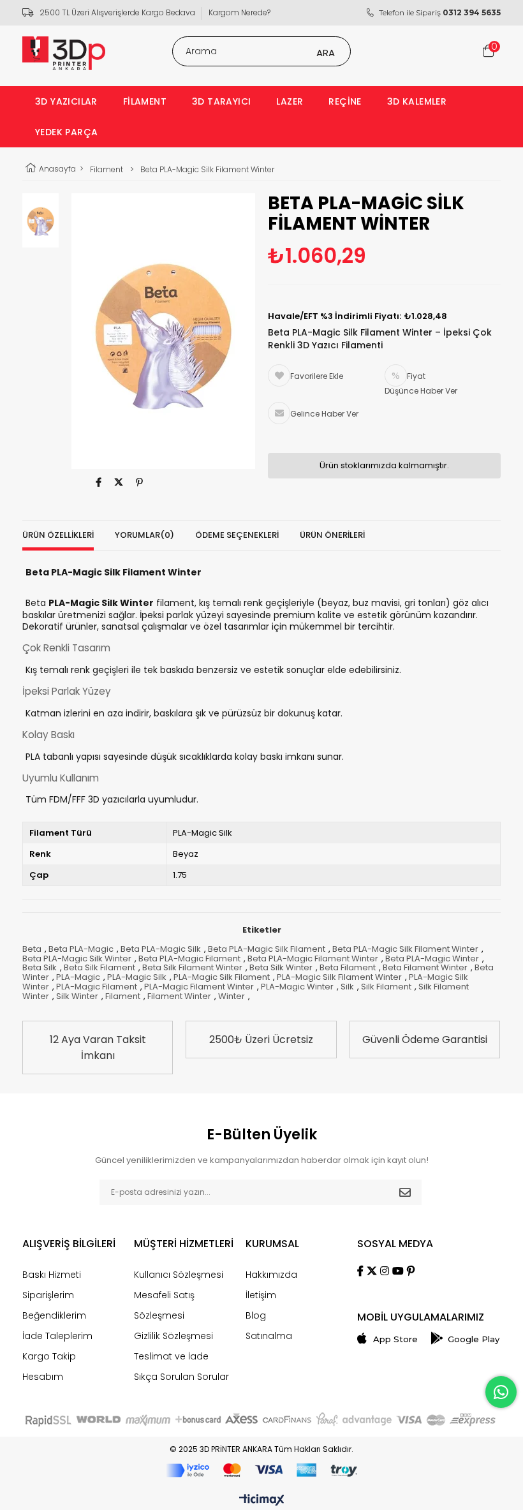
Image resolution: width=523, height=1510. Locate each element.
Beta (31, 949)
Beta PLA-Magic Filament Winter (312, 958)
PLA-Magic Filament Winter (199, 987)
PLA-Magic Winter (297, 987)
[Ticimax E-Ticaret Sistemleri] (261, 1500)
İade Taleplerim (57, 1335)
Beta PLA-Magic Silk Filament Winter (405, 949)
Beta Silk (39, 967)
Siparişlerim (48, 1295)
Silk (347, 987)
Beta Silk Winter (281, 967)
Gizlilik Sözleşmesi (173, 1335)
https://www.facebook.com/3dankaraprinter (98, 482)
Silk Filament (386, 987)
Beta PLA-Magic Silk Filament (266, 949)
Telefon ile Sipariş (440, 12)
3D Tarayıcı (221, 101)
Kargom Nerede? (239, 12)
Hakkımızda (271, 1274)
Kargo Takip (49, 1356)
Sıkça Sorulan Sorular (181, 1376)
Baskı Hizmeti (51, 1274)
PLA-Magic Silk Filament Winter (339, 977)
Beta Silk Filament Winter (192, 967)
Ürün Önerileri (332, 535)
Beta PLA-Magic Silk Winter (76, 958)
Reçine (344, 101)
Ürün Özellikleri (58, 535)
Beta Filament (348, 967)
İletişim (261, 1295)
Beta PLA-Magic (81, 949)
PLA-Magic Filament (96, 987)
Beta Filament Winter (425, 967)
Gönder (405, 1192)
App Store (395, 1339)
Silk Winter (77, 996)
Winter (231, 996)
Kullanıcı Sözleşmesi (178, 1274)
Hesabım (42, 1376)
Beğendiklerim (54, 1315)
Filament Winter (179, 996)
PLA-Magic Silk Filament (221, 977)
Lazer (289, 101)
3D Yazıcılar (66, 101)
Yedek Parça (66, 132)
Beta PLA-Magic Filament (189, 958)
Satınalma (269, 1335)
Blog (256, 1315)
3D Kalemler (416, 101)
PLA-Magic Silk (136, 977)
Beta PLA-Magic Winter (432, 958)
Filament (144, 101)
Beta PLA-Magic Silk (161, 949)
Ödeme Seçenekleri (237, 535)
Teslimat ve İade (171, 1356)
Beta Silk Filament (99, 967)
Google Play (473, 1339)
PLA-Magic (78, 977)
